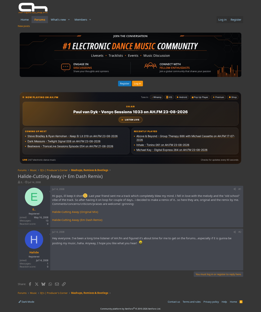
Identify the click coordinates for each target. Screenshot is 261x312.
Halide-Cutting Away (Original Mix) (75, 212)
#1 (239, 189)
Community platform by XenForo (130, 308)
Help (224, 301)
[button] (69, 19)
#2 (239, 232)
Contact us (174, 301)
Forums (39, 19)
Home (25, 19)
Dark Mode (27, 301)
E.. (22, 182)
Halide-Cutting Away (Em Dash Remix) (77, 220)
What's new (58, 19)
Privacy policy (211, 301)
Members (81, 19)
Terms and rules (192, 301)
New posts (24, 26)
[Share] (234, 189)
